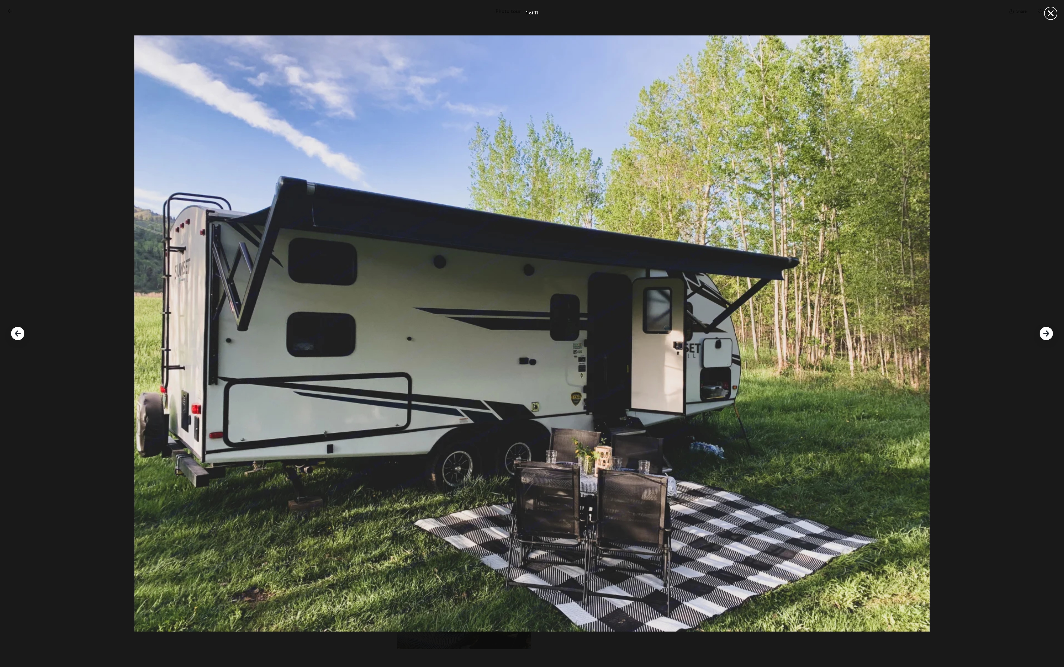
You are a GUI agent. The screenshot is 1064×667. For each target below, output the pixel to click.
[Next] (1046, 333)
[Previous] (17, 333)
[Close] (1050, 13)
